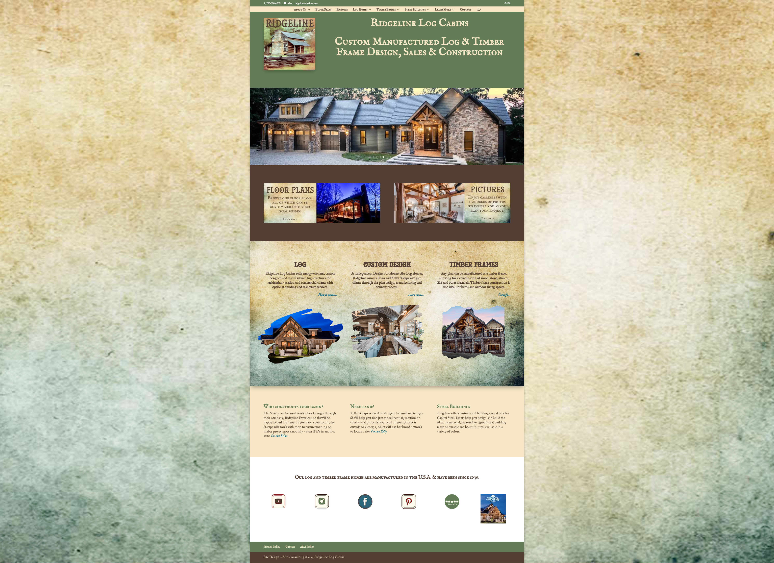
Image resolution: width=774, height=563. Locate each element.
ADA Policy (307, 547)
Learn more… (416, 295)
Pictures (342, 9)
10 (401, 157)
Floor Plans (323, 9)
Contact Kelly (379, 432)
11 (404, 157)
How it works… (327, 295)
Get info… (504, 295)
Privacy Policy (272, 547)
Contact (465, 9)
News (507, 3)
